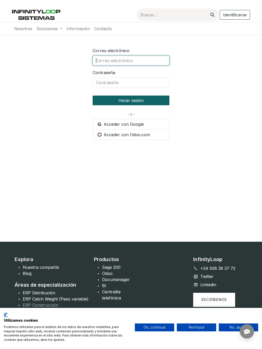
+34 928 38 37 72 (217, 268)
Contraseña (104, 72)
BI (104, 285)
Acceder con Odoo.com (126, 134)
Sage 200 (111, 267)
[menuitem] (23, 29)
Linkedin (208, 284)
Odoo (107, 273)
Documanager (116, 279)
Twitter (207, 276)
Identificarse (235, 14)
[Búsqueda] (212, 14)
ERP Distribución (39, 292)
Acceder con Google (123, 124)
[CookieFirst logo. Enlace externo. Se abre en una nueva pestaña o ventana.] (6, 315)
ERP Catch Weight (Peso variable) (56, 298)
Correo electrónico (111, 50)
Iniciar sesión (131, 100)
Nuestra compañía (41, 267)
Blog (27, 273)
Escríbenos (214, 299)
